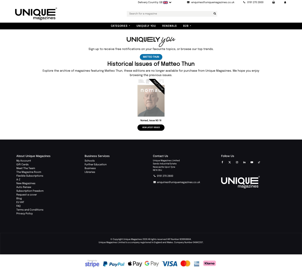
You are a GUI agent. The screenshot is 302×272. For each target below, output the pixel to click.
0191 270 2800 (164, 176)
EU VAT (20, 202)
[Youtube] (251, 162)
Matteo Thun (151, 57)
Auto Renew (23, 187)
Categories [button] (119, 26)
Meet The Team (25, 168)
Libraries (90, 172)
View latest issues (151, 128)
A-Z (18, 179)
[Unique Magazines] (253, 182)
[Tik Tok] (259, 162)
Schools (90, 160)
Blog (19, 198)
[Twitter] (229, 162)
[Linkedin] (244, 162)
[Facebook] (222, 162)
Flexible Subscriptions (29, 176)
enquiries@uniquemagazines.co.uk (178, 182)
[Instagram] (237, 162)
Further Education (96, 164)
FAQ (18, 206)
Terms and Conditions (29, 210)
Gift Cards (22, 164)
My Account (23, 160)
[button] (285, 2)
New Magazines (25, 183)
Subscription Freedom (30, 191)
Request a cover (26, 194)
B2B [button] (186, 26)
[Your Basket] (273, 2)
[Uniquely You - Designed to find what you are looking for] (151, 42)
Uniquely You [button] (146, 26)
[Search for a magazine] (214, 14)
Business (90, 168)
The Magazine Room (28, 172)
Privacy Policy (24, 213)
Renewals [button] (169, 26)
